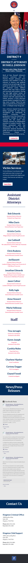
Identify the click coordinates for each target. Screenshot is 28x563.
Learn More (7, 184)
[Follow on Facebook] (14, 558)
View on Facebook (6, 426)
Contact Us (14, 138)
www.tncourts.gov (8, 480)
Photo (6, 424)
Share (5, 428)
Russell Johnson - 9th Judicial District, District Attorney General (14, 405)
